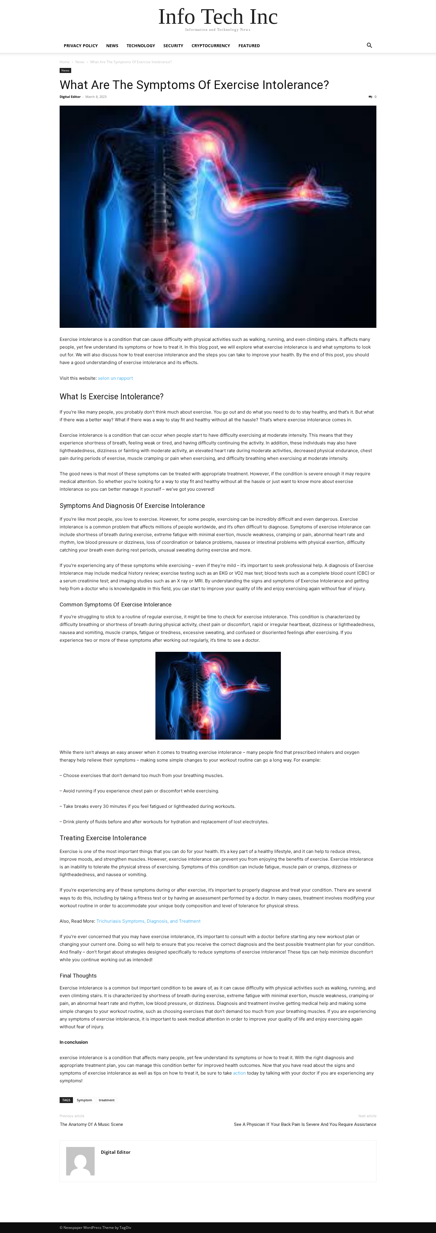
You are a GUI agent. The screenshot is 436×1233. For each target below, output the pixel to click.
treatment (106, 1100)
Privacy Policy (81, 45)
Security (173, 45)
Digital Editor (70, 96)
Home (65, 61)
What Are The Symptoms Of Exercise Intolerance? (194, 85)
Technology (141, 45)
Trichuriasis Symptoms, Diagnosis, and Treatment (148, 921)
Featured (249, 45)
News (112, 45)
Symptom (84, 1100)
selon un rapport (115, 378)
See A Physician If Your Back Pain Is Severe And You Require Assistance (305, 1124)
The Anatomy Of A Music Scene (91, 1124)
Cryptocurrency (211, 45)
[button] (369, 46)
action (239, 1073)
